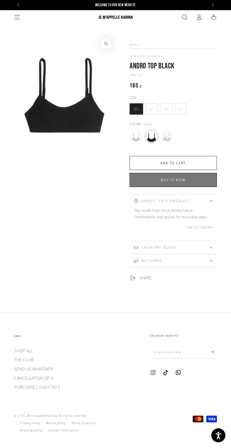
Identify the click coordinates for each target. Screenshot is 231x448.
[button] (184, 17)
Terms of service (83, 423)
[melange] (136, 136)
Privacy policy (30, 423)
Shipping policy (31, 430)
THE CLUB (24, 360)
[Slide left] (19, 5)
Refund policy (56, 423)
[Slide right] (212, 5)
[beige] (167, 136)
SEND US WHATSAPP (34, 369)
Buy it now (173, 180)
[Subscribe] (213, 352)
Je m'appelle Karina (145, 56)
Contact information (63, 430)
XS (138, 110)
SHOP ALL (23, 351)
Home (134, 44)
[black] (151, 136)
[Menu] (17, 17)
